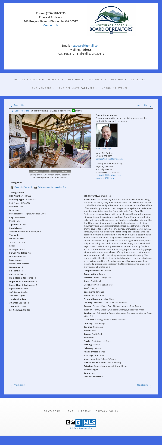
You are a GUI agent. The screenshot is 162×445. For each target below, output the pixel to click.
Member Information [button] (64, 79)
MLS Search (139, 79)
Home (69, 411)
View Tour (63, 187)
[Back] (36, 171)
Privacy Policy (107, 411)
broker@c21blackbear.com (108, 175)
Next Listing (142, 105)
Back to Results (22, 110)
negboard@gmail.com (85, 45)
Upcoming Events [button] (115, 88)
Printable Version (46, 187)
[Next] (64, 171)
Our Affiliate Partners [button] (77, 88)
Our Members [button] (42, 88)
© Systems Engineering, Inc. (81, 428)
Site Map (84, 411)
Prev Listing (19, 105)
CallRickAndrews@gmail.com (109, 158)
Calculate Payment (23, 187)
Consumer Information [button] (106, 79)
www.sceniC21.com (105, 178)
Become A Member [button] (28, 79)
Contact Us (50, 25)
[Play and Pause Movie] (50, 171)
